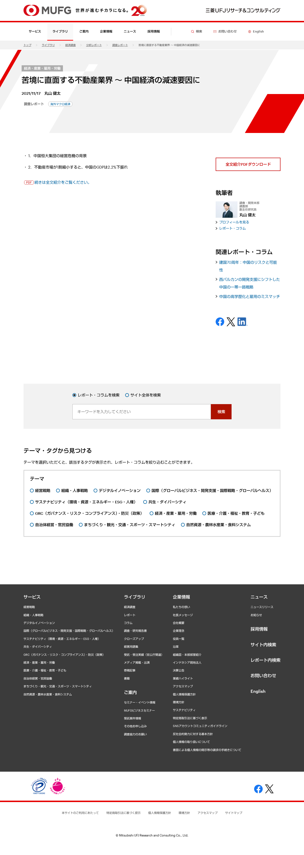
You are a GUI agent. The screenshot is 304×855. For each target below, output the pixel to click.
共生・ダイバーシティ (38, 646)
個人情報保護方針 (184, 694)
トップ (27, 45)
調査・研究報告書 (135, 630)
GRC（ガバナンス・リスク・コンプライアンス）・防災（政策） (64, 654)
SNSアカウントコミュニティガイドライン (200, 725)
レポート (129, 615)
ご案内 (130, 692)
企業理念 (178, 630)
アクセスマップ (183, 686)
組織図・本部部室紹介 (187, 654)
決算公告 (178, 670)
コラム (128, 622)
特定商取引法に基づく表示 (190, 718)
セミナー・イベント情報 (139, 702)
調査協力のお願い (135, 734)
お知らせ (256, 615)
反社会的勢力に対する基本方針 (193, 734)
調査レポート (120, 45)
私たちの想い (181, 607)
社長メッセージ (183, 615)
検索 (221, 411)
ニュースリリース (262, 607)
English (258, 691)
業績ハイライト (183, 678)
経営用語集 (131, 646)
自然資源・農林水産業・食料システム (48, 694)
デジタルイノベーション (39, 622)
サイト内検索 (263, 644)
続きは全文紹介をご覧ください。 (62, 182)
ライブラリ (48, 45)
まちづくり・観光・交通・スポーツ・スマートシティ (58, 686)
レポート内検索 (265, 660)
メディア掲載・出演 (137, 662)
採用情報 (153, 31)
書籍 (127, 678)
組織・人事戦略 (33, 615)
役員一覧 (178, 638)
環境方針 (178, 702)
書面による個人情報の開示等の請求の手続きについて (207, 749)
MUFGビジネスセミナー (139, 710)
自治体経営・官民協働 (38, 678)
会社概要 (178, 622)
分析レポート (94, 45)
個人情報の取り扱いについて (191, 741)
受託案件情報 (132, 718)
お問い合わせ (263, 675)
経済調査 (70, 45)
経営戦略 (29, 607)
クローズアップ (134, 638)
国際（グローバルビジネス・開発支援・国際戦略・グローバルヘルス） (69, 630)
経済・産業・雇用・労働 (42, 68)
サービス (32, 597)
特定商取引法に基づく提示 (123, 812)
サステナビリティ (184, 710)
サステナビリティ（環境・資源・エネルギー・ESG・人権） (62, 638)
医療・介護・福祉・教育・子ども (45, 670)
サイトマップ (233, 812)
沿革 (176, 646)
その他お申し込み (135, 726)
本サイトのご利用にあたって (80, 812)
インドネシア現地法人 (187, 662)
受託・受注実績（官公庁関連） (144, 654)
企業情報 (181, 597)
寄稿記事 (129, 670)
